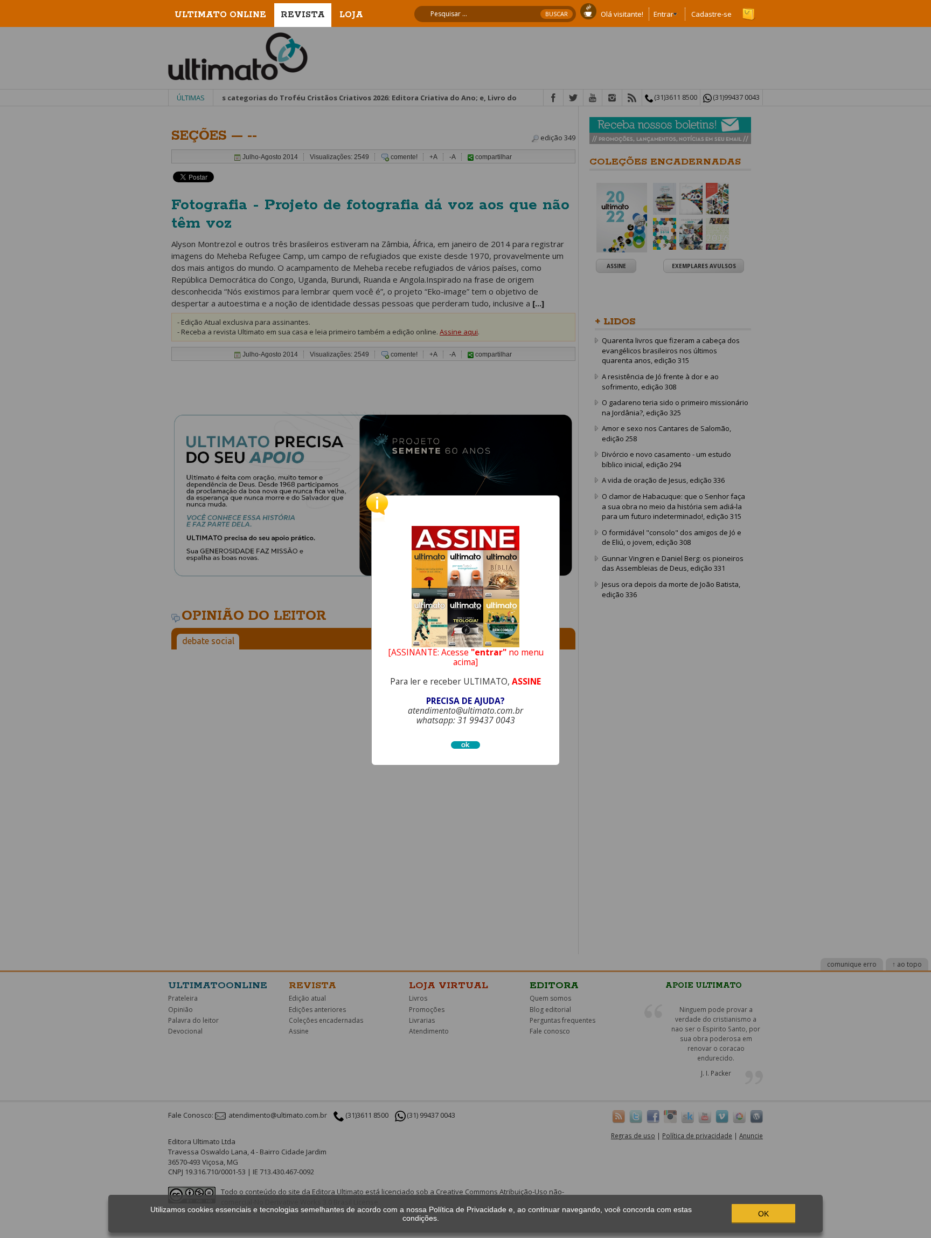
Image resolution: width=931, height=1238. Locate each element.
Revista (303, 14)
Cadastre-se (711, 14)
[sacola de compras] (749, 9)
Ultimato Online (220, 14)
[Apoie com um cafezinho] (588, 10)
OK (763, 1213)
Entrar (663, 14)
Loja (351, 14)
